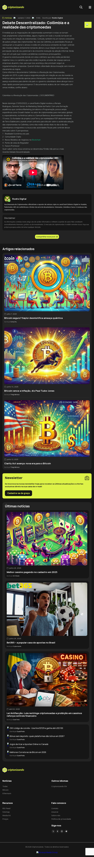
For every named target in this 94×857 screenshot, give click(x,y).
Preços (5, 819)
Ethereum (6, 793)
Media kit (6, 815)
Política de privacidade (61, 819)
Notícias (8, 18)
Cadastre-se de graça (18, 493)
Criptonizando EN (59, 786)
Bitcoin (5, 790)
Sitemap (6, 812)
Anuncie (54, 812)
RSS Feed (6, 808)
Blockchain (36, 139)
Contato (54, 808)
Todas (5, 786)
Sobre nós (55, 815)
